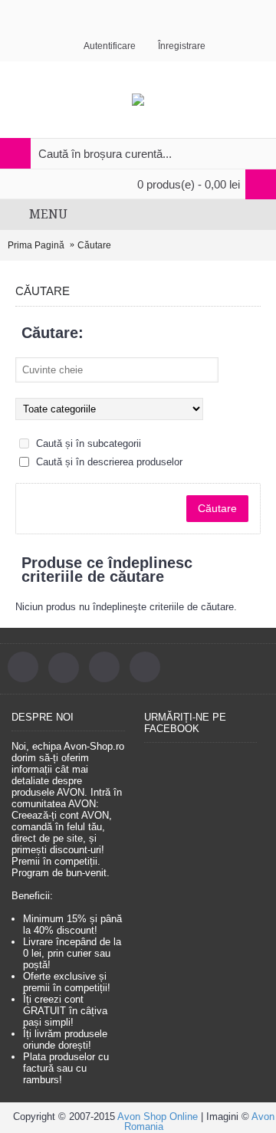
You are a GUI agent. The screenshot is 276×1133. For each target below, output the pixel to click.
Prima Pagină (36, 245)
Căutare (94, 245)
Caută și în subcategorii (87, 443)
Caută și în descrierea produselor (107, 462)
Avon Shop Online (157, 1116)
